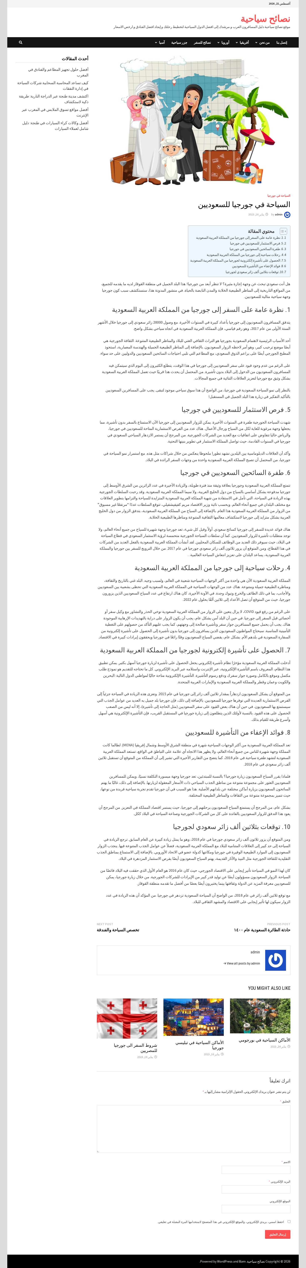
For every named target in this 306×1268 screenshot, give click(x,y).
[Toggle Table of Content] (281, 231)
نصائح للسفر (202, 42)
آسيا (162, 42)
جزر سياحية (179, 42)
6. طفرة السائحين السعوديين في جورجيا (256, 249)
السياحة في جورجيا (278, 195)
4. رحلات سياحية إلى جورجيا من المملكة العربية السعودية (245, 255)
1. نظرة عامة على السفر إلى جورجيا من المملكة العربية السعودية (239, 237)
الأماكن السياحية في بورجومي (264, 1040)
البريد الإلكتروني (279, 1181)
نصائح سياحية (265, 18)
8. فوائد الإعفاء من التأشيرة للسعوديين (257, 266)
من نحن (264, 42)
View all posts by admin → (241, 963)
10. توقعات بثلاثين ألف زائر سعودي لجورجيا (254, 272)
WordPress (225, 1261)
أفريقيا (244, 42)
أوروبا (225, 42)
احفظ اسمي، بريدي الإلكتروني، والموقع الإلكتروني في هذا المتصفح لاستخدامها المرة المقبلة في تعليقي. (221, 1222)
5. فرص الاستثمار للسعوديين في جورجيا (256, 243)
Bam (242, 1261)
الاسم (285, 1162)
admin (278, 214)
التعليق (285, 1101)
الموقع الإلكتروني (280, 1201)
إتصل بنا (281, 42)
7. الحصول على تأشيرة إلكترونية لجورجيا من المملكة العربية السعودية (236, 260)
